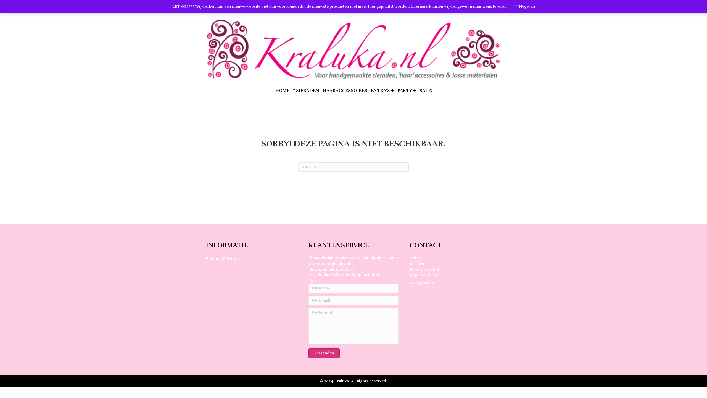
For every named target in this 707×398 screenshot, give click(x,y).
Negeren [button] (527, 6)
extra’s (380, 90)
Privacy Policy (220, 259)
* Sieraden (306, 90)
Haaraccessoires (345, 90)
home (282, 90)
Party (404, 90)
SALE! (426, 90)
